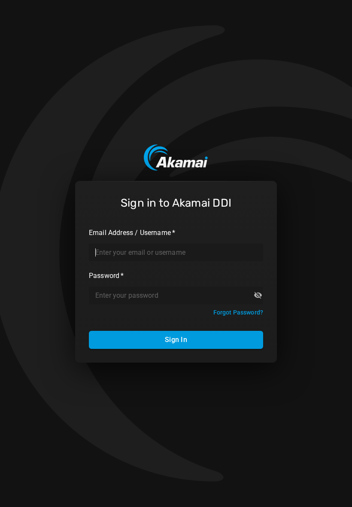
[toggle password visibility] (258, 295)
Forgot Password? (238, 312)
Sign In (176, 340)
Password (106, 276)
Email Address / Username (132, 233)
